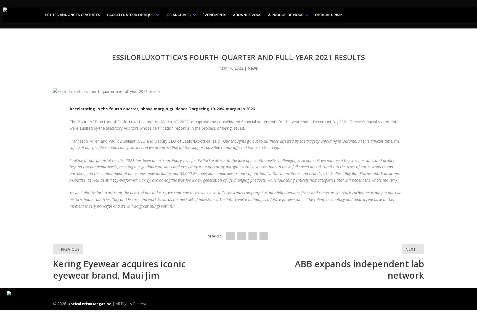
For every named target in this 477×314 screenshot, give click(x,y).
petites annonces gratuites (72, 15)
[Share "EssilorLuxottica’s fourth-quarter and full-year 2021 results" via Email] (263, 236)
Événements (214, 15)
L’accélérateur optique (130, 15)
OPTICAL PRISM (328, 15)
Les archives (178, 15)
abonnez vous (247, 15)
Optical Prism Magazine (89, 303)
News (253, 68)
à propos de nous (285, 15)
